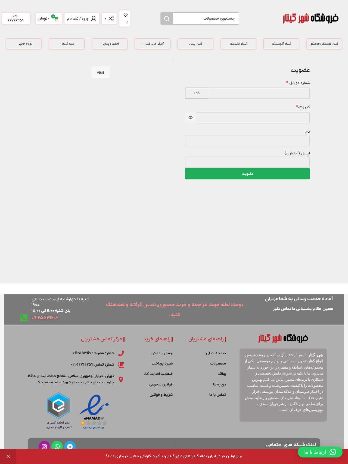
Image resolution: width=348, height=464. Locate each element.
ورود (100, 72)
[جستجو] (166, 18)
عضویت (247, 174)
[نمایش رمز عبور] (190, 117)
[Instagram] (44, 446)
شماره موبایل (298, 83)
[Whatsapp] (57, 446)
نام (307, 131)
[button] (320, 452)
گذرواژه (303, 107)
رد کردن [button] (8, 456)
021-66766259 (15, 18)
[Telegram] (70, 446)
